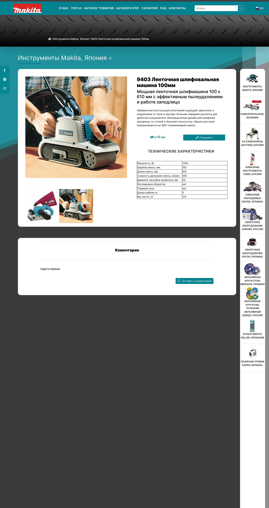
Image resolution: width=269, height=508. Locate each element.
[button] (4, 70)
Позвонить (206, 137)
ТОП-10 (76, 8)
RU (262, 8)
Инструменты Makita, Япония (71, 38)
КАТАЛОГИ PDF (127, 8)
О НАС (63, 8)
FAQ (163, 8)
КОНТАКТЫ (177, 8)
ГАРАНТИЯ (150, 8)
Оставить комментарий (196, 281)
